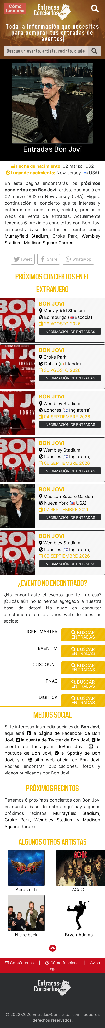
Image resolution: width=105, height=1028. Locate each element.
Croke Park (17, 819)
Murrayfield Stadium (26, 236)
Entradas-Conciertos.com (56, 1014)
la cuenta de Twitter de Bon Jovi (54, 739)
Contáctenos (21, 962)
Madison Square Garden (49, 242)
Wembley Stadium (54, 819)
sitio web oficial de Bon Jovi (65, 759)
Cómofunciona (15, 8)
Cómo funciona (64, 962)
